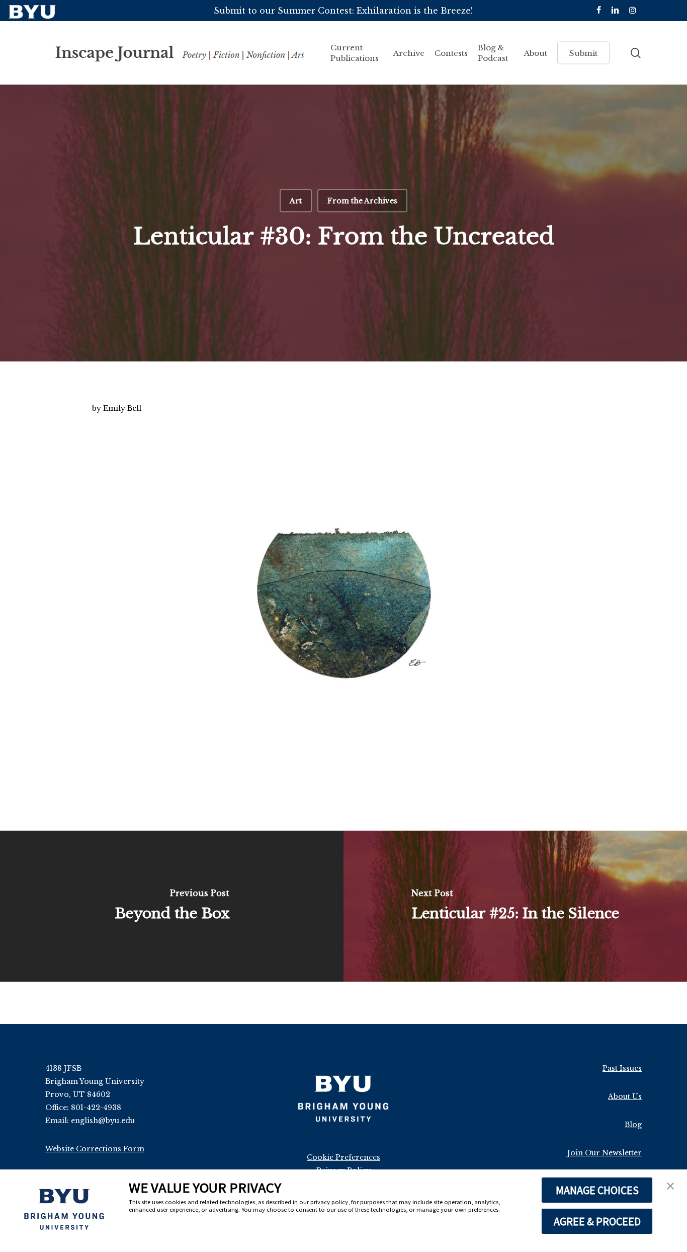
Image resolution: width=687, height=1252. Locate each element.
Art (296, 200)
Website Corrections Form (94, 1148)
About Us (625, 1096)
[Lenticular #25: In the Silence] (515, 906)
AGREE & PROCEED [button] (597, 1221)
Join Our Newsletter (604, 1152)
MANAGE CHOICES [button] (597, 1190)
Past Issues (622, 1068)
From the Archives (362, 200)
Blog (633, 1124)
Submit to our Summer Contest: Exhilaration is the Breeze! (343, 11)
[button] (670, 1187)
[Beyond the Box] (171, 906)
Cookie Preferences (343, 1157)
